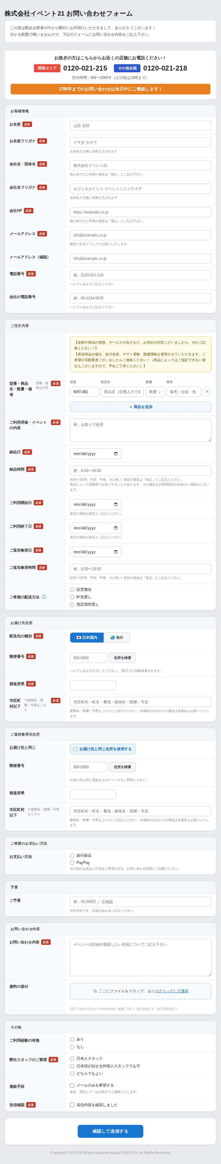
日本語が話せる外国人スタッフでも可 (108, 1066)
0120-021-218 (165, 68)
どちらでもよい (90, 1073)
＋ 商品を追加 (141, 407)
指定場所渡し (88, 604)
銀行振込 (84, 855)
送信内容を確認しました (97, 1105)
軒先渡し (84, 597)
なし (80, 1046)
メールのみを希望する (95, 1085)
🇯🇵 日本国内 (87, 637)
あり (80, 1039)
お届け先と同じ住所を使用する (105, 749)
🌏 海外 (116, 637)
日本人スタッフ (90, 1058)
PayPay (83, 862)
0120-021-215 (85, 68)
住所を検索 (122, 658)
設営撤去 (84, 589)
